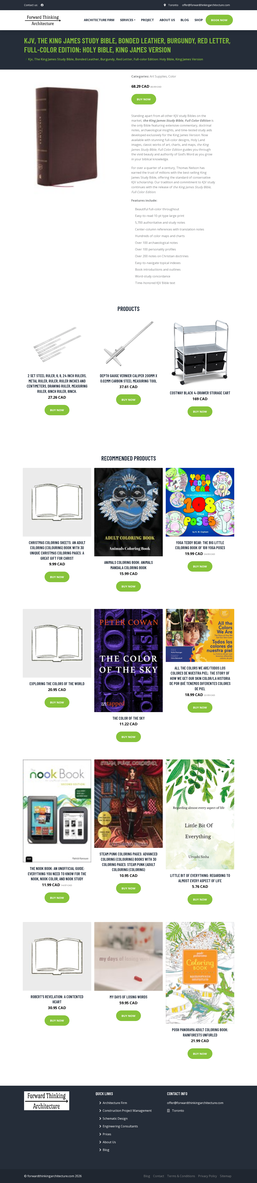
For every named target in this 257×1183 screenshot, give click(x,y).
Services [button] (126, 20)
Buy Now (144, 99)
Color (172, 76)
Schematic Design (115, 1118)
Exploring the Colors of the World (57, 683)
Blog (185, 20)
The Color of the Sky (129, 718)
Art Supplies (158, 76)
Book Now (219, 20)
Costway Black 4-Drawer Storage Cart (200, 392)
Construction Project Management (127, 1111)
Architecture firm (99, 20)
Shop (199, 20)
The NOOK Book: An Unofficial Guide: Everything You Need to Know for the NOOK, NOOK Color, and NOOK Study (57, 873)
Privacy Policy (207, 1176)
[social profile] (42, 5)
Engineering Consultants (120, 1126)
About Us (167, 20)
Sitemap (225, 1176)
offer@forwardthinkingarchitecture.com (206, 5)
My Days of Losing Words (128, 996)
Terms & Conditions (181, 1176)
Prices (107, 1134)
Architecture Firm (115, 1103)
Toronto (173, 5)
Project (147, 20)
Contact (158, 1176)
